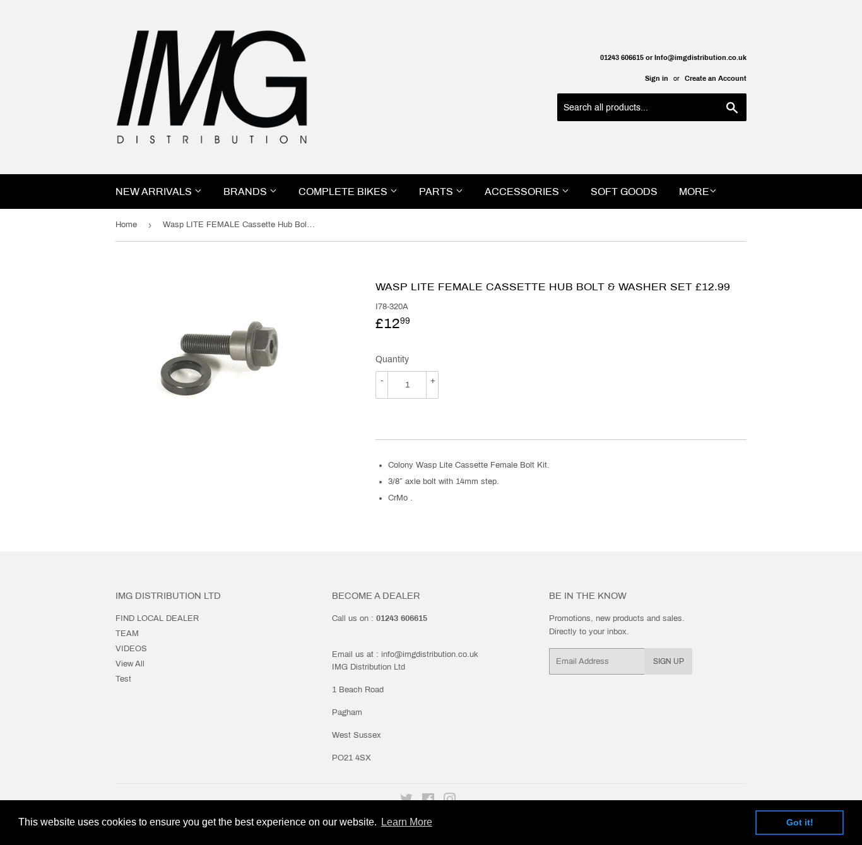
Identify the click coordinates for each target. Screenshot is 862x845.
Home (126, 224)
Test (123, 679)
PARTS (437, 191)
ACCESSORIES (523, 191)
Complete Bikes (344, 191)
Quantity (392, 359)
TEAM (127, 633)
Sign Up (668, 661)
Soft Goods (624, 191)
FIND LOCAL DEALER (157, 618)
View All (130, 663)
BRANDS (246, 191)
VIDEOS (131, 648)
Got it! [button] (799, 822)
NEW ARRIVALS (154, 191)
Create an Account (716, 78)
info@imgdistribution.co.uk (429, 654)
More (694, 191)
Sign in (656, 78)
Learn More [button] (406, 822)
